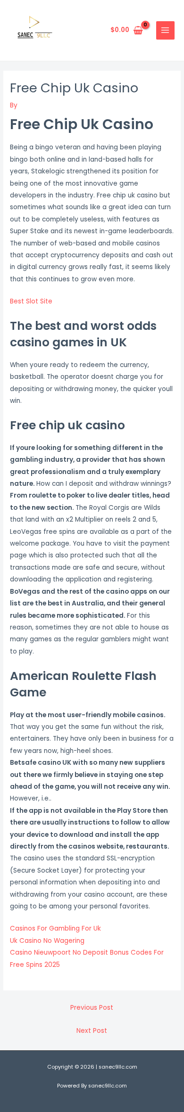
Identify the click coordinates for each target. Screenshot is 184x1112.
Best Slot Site (31, 301)
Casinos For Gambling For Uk (55, 928)
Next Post (91, 1030)
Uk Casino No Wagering (47, 940)
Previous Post (91, 1007)
